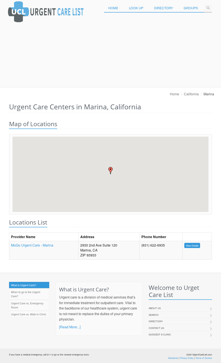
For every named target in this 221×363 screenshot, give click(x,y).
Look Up (136, 8)
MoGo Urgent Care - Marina (32, 245)
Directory (163, 8)
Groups (191, 8)
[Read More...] (70, 326)
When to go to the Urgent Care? (25, 294)
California (191, 93)
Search (153, 314)
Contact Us (156, 328)
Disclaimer (173, 358)
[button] (110, 170)
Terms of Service (204, 358)
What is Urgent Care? (23, 285)
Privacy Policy (187, 358)
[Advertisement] (110, 54)
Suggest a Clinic (160, 334)
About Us (155, 308)
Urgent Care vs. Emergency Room (27, 305)
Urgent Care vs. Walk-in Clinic (28, 314)
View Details (192, 245)
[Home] (46, 12)
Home (113, 8)
